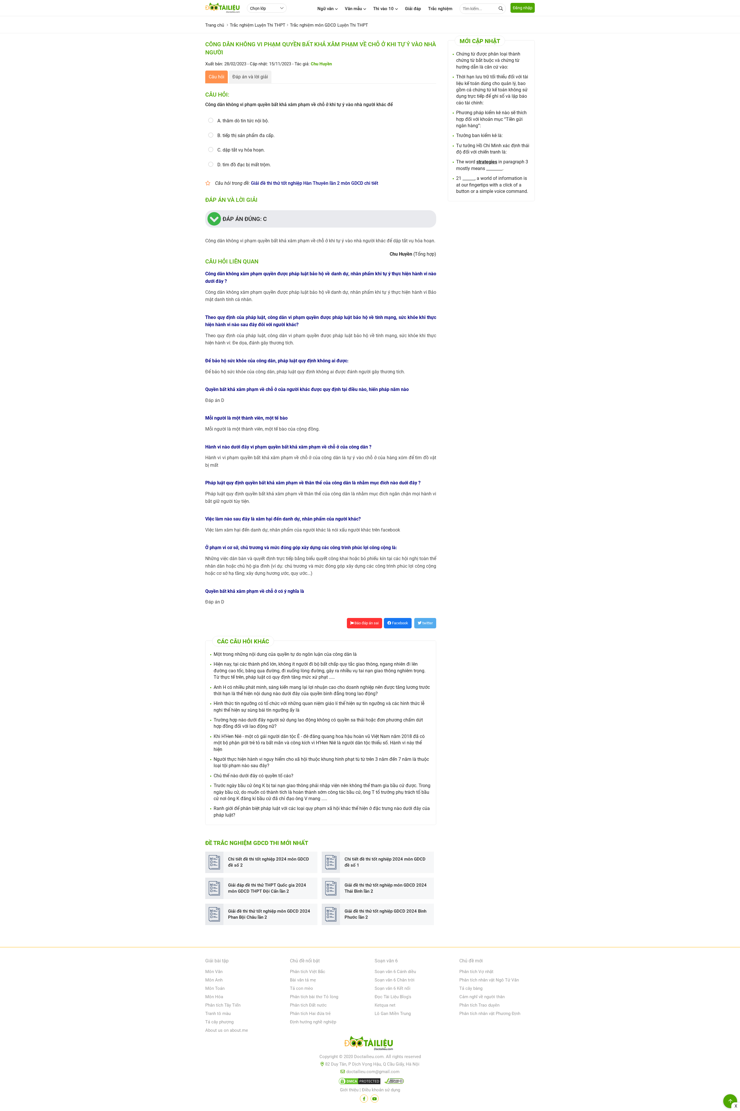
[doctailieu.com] (370, 1044)
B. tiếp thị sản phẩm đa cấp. (246, 135)
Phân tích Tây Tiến (222, 1005)
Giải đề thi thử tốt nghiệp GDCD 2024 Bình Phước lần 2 (385, 914)
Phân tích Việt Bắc (307, 971)
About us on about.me (226, 1030)
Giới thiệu (349, 1089)
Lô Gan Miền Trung (393, 1013)
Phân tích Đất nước (308, 1005)
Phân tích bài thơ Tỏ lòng (314, 996)
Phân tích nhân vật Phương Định (489, 1013)
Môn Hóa (214, 996)
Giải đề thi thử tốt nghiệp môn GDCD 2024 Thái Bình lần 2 (386, 888)
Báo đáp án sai (366, 623)
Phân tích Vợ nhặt (476, 971)
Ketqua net (385, 1005)
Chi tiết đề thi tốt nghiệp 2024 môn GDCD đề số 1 (385, 862)
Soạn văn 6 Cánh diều (395, 971)
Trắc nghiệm (440, 8)
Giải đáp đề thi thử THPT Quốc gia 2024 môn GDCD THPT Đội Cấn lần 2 (267, 888)
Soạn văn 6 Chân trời (395, 980)
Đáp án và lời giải (250, 77)
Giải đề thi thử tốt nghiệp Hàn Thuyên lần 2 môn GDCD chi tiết (314, 183)
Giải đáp (413, 8)
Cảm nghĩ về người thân (482, 996)
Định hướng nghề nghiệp (313, 1022)
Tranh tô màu (218, 1013)
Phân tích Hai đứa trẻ (310, 1013)
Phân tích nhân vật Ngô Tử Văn (489, 980)
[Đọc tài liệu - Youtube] (375, 1099)
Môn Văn (214, 971)
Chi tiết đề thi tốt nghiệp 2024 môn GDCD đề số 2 (268, 862)
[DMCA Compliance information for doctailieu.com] (393, 1082)
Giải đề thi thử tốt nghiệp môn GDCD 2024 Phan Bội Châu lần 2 (269, 914)
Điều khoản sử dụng (381, 1089)
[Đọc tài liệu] (364, 1099)
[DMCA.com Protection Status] (359, 1082)
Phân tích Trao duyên (479, 1005)
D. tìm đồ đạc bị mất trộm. (244, 164)
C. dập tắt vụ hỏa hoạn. (241, 150)
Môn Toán (215, 988)
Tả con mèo (301, 988)
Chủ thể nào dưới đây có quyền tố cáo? (253, 775)
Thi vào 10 (383, 8)
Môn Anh (214, 980)
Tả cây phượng (219, 1022)
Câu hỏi (216, 77)
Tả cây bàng (470, 988)
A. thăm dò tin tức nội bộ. (243, 120)
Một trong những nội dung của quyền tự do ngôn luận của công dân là (285, 654)
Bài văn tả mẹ (303, 980)
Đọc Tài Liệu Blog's (393, 996)
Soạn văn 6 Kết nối (392, 988)
